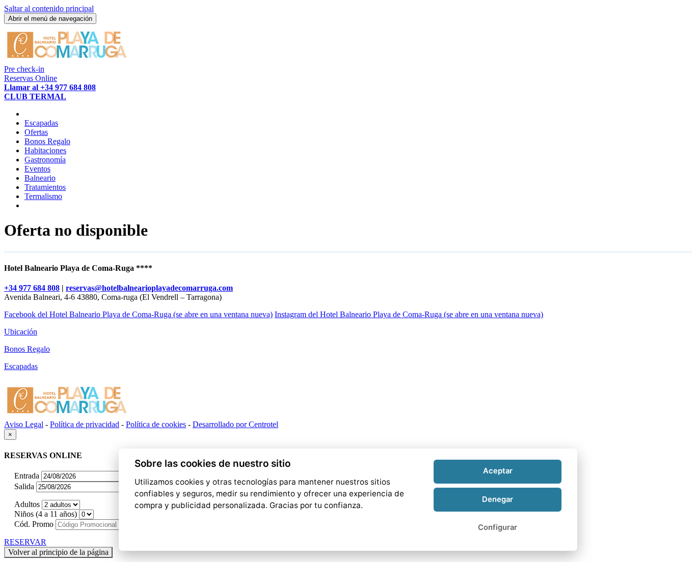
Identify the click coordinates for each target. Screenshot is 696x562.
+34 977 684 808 (32, 288)
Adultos (27, 504)
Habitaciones (45, 150)
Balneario (40, 178)
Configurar (497, 526)
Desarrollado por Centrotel (235, 424)
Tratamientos (45, 187)
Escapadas (41, 123)
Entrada (26, 475)
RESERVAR (25, 542)
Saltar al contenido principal (49, 8)
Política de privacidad (84, 424)
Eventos (37, 168)
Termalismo (43, 196)
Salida (24, 486)
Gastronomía (45, 159)
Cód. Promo (33, 524)
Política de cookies (156, 424)
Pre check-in (24, 69)
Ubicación (20, 331)
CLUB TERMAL (35, 96)
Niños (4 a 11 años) (45, 514)
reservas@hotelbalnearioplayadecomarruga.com (149, 288)
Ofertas (36, 132)
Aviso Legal (23, 424)
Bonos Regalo (47, 141)
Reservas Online (30, 78)
